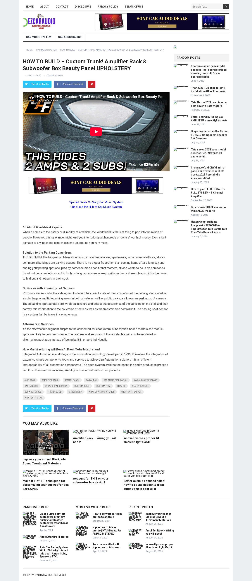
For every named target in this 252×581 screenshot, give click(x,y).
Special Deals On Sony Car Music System (96, 202)
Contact (62, 6)
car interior (31, 386)
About (44, 6)
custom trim (103, 386)
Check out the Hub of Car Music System (96, 207)
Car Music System (38, 37)
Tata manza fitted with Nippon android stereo (106, 546)
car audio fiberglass (145, 380)
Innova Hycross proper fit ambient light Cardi (159, 546)
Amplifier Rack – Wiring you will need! (160, 532)
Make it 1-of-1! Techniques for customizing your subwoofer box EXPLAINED (46, 485)
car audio (91, 380)
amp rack (30, 380)
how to (121, 386)
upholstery (75, 392)
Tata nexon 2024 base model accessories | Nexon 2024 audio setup (208, 153)
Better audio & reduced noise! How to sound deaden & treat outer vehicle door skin (144, 485)
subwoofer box (33, 392)
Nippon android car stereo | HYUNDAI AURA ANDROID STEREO (107, 530)
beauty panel (72, 380)
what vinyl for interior (102, 392)
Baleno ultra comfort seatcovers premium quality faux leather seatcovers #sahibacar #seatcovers (54, 520)
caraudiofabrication (56, 386)
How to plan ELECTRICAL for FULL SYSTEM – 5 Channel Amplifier (208, 193)
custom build (81, 386)
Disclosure (83, 6)
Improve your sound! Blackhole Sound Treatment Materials (158, 517)
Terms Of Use (134, 6)
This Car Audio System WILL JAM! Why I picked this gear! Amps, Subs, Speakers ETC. (54, 552)
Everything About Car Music (48, 575)
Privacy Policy (108, 6)
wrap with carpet (131, 392)
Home (30, 6)
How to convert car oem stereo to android (107, 515)
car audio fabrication (115, 380)
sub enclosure (140, 386)
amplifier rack (50, 380)
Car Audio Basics (70, 37)
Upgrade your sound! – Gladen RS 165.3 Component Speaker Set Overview (209, 135)
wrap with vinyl (33, 398)
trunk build (55, 392)
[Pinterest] (91, 84)
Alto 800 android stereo (54, 536)
